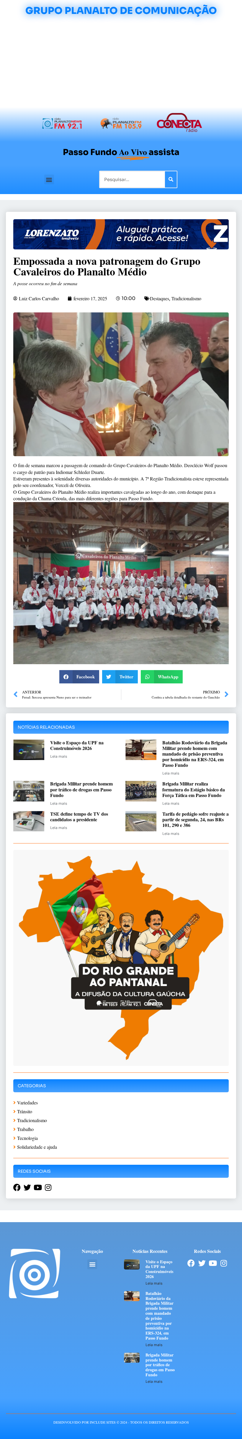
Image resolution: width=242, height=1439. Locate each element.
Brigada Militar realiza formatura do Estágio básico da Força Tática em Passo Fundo (193, 789)
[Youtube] (213, 1263)
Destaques (159, 298)
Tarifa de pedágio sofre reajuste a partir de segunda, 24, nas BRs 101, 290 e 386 (195, 819)
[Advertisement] (121, 62)
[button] (49, 179)
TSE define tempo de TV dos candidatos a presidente (79, 816)
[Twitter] (202, 1263)
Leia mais (58, 756)
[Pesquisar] (171, 179)
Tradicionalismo (186, 298)
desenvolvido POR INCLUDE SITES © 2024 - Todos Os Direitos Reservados (121, 1422)
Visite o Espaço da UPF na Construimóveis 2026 (77, 745)
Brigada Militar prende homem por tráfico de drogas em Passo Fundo (81, 789)
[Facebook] (191, 1263)
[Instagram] (224, 1263)
